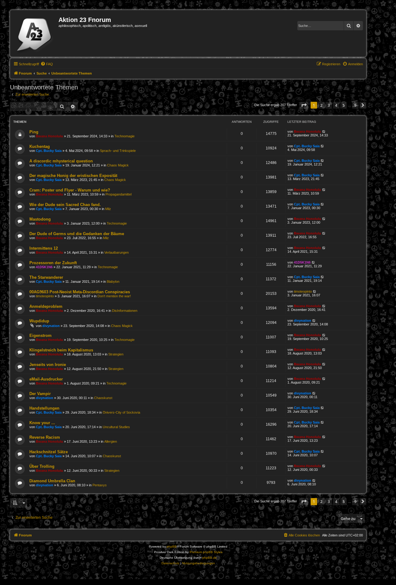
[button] (303, 105)
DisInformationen (124, 310)
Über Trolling (41, 466)
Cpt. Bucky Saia (49, 151)
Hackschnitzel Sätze (48, 452)
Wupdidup (39, 321)
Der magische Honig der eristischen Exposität (73, 175)
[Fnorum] (35, 33)
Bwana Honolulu (49, 136)
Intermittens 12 (43, 248)
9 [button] (355, 105)
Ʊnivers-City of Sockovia (121, 412)
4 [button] (336, 105)
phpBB (172, 546)
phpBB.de (209, 557)
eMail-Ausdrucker (46, 379)
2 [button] (321, 105)
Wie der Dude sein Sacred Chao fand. (65, 204)
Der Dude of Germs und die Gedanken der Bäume (76, 233)
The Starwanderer (46, 277)
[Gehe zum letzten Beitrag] (324, 131)
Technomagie (124, 136)
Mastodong (40, 219)
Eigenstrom (40, 335)
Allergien (110, 441)
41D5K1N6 (44, 267)
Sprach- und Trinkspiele (118, 151)
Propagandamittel (118, 194)
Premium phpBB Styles (206, 552)
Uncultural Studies (116, 427)
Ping (33, 132)
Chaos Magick (118, 165)
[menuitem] (47, 64)
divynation (51, 326)
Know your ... (42, 422)
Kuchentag (39, 146)
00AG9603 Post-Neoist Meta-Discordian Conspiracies (79, 292)
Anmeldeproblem (45, 306)
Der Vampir (40, 393)
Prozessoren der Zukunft (53, 262)
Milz (108, 209)
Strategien (115, 354)
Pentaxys (100, 485)
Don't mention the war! (114, 296)
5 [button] (343, 105)
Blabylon (113, 281)
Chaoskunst (103, 398)
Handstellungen (44, 408)
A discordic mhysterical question (61, 161)
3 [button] (329, 105)
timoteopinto (45, 296)
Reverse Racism (44, 437)
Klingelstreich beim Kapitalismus (61, 350)
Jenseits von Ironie (47, 364)
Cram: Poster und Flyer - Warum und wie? (69, 190)
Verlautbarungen (116, 252)
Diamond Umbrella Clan (52, 481)
